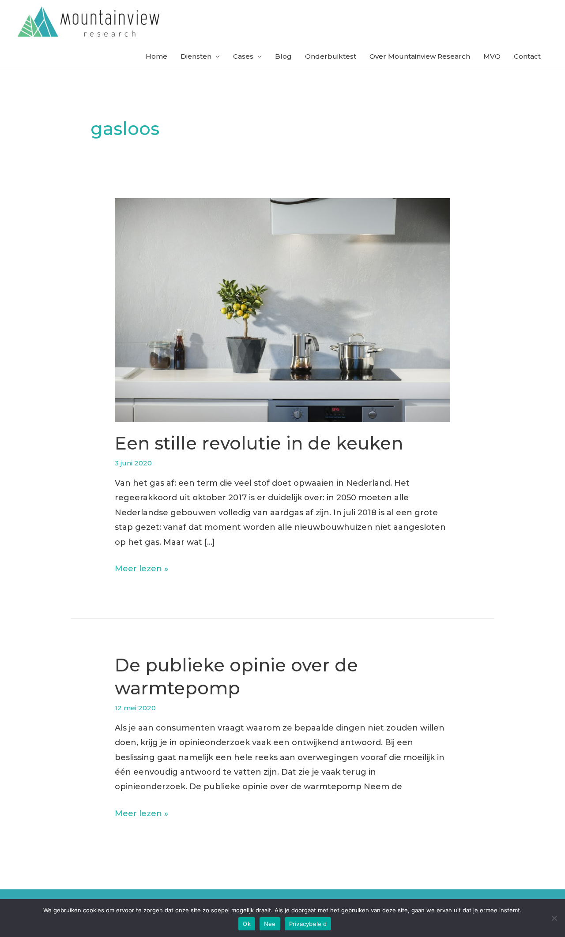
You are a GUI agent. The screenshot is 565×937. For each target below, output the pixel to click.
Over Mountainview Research (419, 56)
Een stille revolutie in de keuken (259, 443)
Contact (527, 56)
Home (156, 56)
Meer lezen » (141, 569)
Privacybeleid (308, 923)
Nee (270, 923)
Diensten (196, 56)
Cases (243, 56)
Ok (247, 923)
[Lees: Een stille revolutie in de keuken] (282, 309)
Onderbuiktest (330, 56)
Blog (283, 56)
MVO (492, 56)
